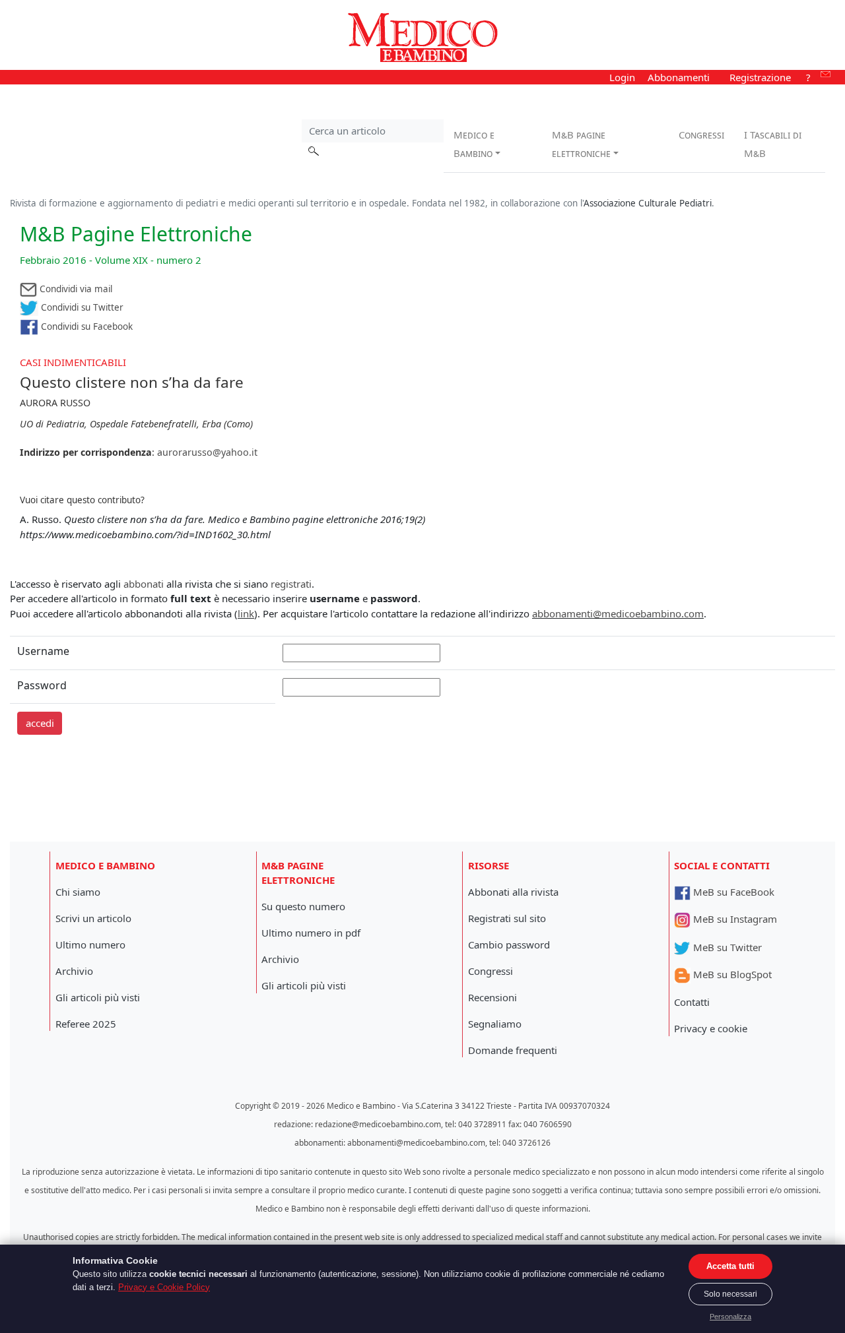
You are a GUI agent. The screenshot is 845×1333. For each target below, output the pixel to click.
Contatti (692, 1001)
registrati (291, 583)
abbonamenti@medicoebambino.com (618, 613)
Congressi (701, 134)
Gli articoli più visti (97, 997)
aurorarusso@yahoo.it (207, 452)
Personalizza (730, 1316)
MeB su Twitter (726, 947)
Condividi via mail (74, 289)
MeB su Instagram (734, 918)
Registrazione (760, 77)
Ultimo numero (90, 944)
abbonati (143, 583)
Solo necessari (730, 1294)
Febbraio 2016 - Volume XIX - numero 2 (110, 259)
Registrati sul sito (507, 918)
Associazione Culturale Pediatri (648, 203)
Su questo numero (303, 906)
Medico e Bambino (474, 144)
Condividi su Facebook (85, 326)
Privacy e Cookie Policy (164, 1287)
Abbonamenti (679, 77)
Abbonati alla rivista (513, 891)
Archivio (74, 970)
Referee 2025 (85, 1023)
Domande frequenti (512, 1050)
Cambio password (509, 944)
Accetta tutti (730, 1266)
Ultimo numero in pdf (310, 932)
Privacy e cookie (710, 1028)
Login (622, 77)
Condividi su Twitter (80, 307)
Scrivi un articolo (93, 918)
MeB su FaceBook (732, 891)
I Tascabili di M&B (772, 144)
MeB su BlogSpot (731, 974)
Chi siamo (77, 891)
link (246, 613)
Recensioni (492, 997)
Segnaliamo (495, 1023)
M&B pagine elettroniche (581, 144)
